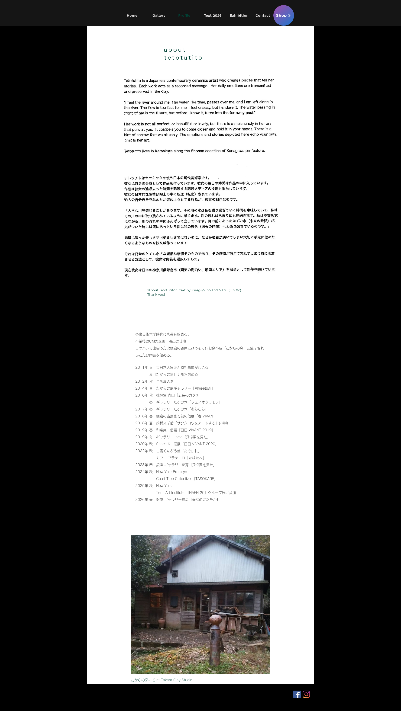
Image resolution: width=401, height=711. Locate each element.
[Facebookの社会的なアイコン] (297, 694)
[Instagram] (306, 694)
